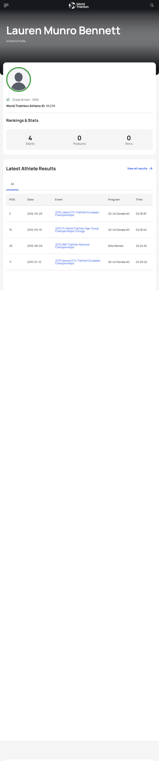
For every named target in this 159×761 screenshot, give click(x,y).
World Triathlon (79, 5)
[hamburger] (6, 5)
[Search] (152, 5)
